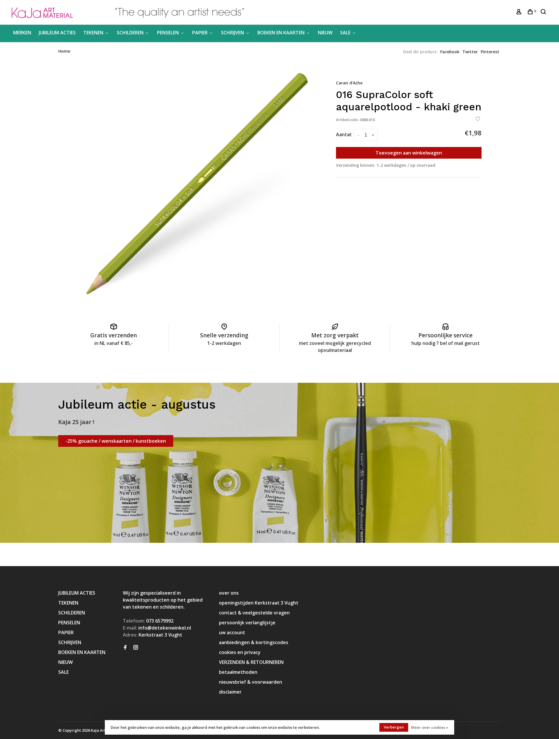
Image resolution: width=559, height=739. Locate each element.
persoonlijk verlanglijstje (247, 622)
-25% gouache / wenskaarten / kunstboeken (116, 441)
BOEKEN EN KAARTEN (281, 32)
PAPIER (200, 32)
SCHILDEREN (130, 32)
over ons (229, 593)
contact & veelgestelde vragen (254, 612)
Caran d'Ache (349, 83)
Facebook (449, 51)
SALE (345, 32)
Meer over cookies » (429, 727)
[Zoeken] (544, 12)
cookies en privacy (240, 652)
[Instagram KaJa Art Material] (135, 647)
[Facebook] (125, 647)
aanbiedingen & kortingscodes (253, 642)
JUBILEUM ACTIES (57, 32)
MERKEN (22, 32)
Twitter (470, 51)
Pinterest (490, 51)
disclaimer (230, 692)
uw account (232, 632)
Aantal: (344, 134)
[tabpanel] (196, 185)
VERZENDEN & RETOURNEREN (251, 662)
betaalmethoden (238, 672)
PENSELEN (168, 32)
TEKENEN (93, 32)
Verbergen (394, 727)
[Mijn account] (519, 12)
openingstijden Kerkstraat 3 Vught (258, 603)
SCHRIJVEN (232, 32)
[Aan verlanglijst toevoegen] (477, 119)
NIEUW (325, 32)
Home (64, 51)
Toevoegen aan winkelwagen (409, 153)
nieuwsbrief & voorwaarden (250, 682)
